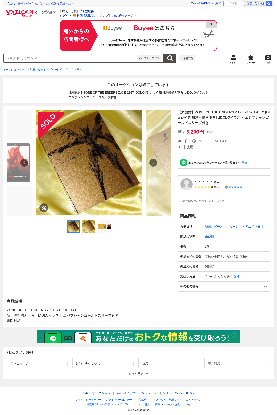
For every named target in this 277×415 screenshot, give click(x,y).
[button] (224, 286)
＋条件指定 (187, 58)
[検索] (269, 3)
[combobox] (70, 58)
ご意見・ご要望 (151, 404)
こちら (223, 201)
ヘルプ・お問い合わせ (177, 404)
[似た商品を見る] (43, 207)
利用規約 (141, 399)
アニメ (69, 69)
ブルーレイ (55, 69)
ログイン (65, 15)
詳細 (244, 162)
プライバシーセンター (119, 399)
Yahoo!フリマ (125, 393)
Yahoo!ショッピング (155, 393)
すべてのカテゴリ (149, 58)
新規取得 (88, 11)
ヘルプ (216, 3)
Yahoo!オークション (96, 393)
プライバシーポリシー (88, 399)
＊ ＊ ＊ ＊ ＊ (203, 182)
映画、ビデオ (38, 69)
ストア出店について (126, 404)
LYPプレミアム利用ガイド (166, 399)
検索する (169, 58)
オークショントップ (15, 69)
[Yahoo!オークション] (30, 10)
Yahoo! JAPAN (200, 3)
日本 (79, 69)
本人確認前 (235, 187)
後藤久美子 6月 (255, 3)
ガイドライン (193, 399)
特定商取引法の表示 (98, 404)
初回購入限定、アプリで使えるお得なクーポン (106, 15)
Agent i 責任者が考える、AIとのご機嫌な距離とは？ (41, 3)
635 (219, 187)
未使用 (209, 236)
